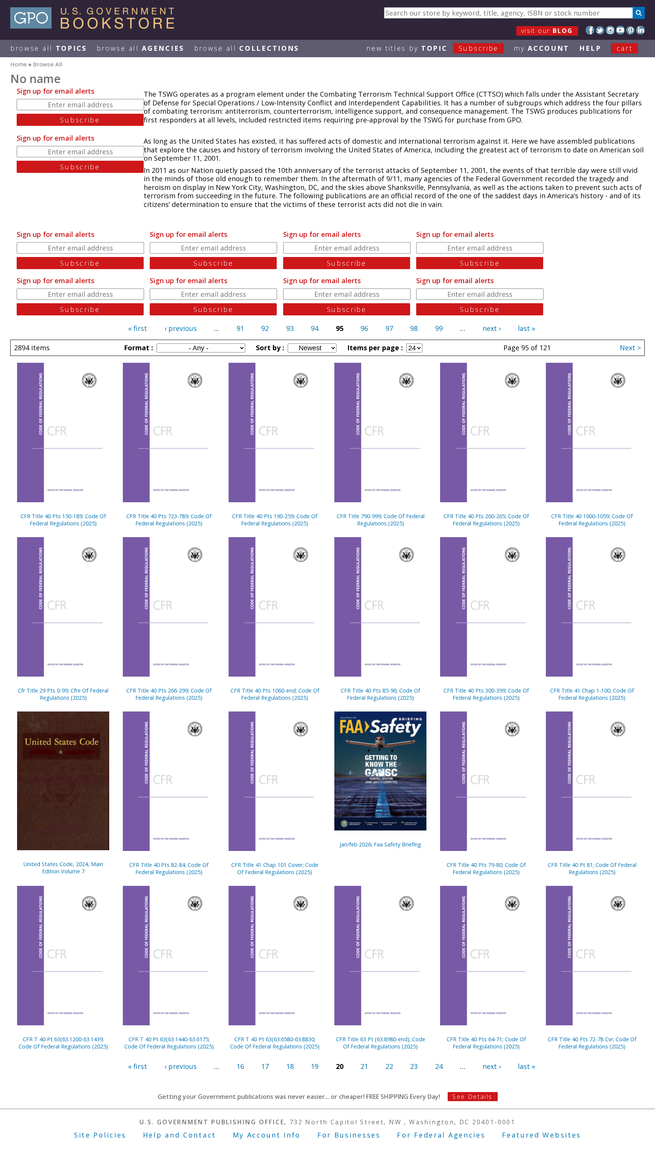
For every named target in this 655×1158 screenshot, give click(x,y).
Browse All (48, 48)
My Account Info (267, 1134)
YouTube (620, 30)
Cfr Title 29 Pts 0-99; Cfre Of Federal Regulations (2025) (63, 694)
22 (389, 1066)
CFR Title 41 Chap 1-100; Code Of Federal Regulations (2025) (592, 694)
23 (414, 1066)
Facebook (590, 30)
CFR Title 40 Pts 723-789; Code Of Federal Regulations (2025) (169, 519)
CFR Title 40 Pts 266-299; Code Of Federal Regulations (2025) (169, 694)
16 (240, 1066)
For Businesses (349, 1134)
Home (18, 64)
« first (137, 328)
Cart (625, 48)
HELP (590, 48)
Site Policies (100, 1134)
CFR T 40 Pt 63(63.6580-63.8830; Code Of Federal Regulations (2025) (275, 1043)
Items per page (374, 347)
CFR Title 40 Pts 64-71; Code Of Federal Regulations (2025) (486, 1043)
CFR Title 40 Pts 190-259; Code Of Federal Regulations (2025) (274, 519)
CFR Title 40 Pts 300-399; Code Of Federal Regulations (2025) (486, 694)
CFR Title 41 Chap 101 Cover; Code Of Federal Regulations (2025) (274, 868)
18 (290, 1066)
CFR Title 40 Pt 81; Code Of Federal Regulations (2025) (592, 868)
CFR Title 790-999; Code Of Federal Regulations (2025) (381, 519)
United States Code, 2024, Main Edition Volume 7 (63, 867)
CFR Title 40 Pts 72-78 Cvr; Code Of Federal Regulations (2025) (592, 1043)
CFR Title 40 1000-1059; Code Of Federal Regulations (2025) (592, 519)
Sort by (269, 347)
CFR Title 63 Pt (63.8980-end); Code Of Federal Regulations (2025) (380, 1043)
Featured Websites (541, 1134)
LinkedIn (640, 30)
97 (389, 328)
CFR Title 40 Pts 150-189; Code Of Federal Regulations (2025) (63, 519)
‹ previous (181, 328)
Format (137, 347)
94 (314, 328)
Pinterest (630, 30)
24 (439, 1066)
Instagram (610, 30)
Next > (630, 347)
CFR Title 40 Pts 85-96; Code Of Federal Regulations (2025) (380, 694)
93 (290, 328)
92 (265, 328)
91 (240, 328)
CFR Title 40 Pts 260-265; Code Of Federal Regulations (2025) (486, 519)
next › (492, 328)
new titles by (432, 48)
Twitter (600, 30)
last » (526, 328)
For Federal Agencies (441, 1134)
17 (265, 1066)
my (541, 48)
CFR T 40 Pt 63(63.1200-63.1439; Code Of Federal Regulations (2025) (63, 1043)
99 (439, 328)
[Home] (95, 26)
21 (364, 1066)
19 (314, 1066)
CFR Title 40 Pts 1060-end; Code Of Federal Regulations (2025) (274, 694)
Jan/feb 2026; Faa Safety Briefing (380, 844)
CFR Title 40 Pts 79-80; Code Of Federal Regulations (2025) (486, 868)
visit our (547, 31)
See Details (472, 1096)
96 (364, 328)
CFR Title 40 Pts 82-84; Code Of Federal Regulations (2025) (168, 868)
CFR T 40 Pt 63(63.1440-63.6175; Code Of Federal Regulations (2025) (169, 1043)
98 (414, 328)
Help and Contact (179, 1134)
